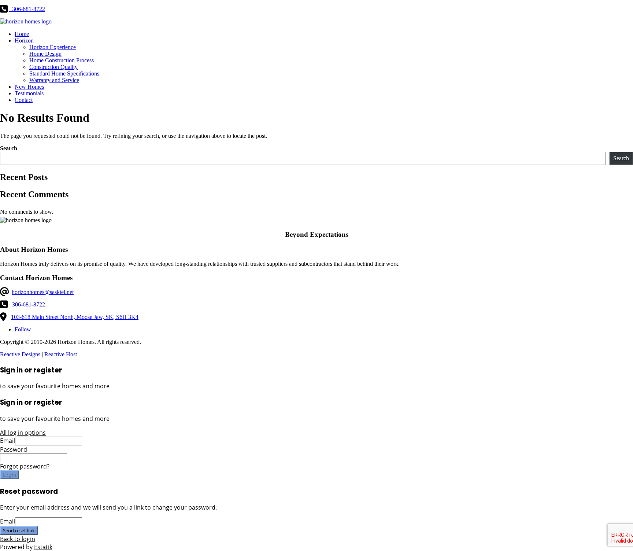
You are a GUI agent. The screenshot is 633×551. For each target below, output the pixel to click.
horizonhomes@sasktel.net (43, 292)
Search (8, 148)
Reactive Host (60, 354)
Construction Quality (53, 67)
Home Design (45, 54)
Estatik (43, 547)
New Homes (29, 87)
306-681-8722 (28, 304)
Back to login (17, 539)
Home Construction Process (61, 60)
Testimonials (29, 93)
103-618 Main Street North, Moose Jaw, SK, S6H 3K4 (74, 317)
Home (22, 34)
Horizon (24, 40)
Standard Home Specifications (64, 73)
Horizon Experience (52, 47)
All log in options (23, 433)
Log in (9, 474)
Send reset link (19, 530)
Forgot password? (24, 466)
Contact (24, 100)
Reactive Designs (20, 354)
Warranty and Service (54, 80)
